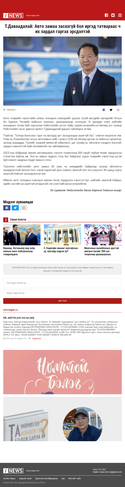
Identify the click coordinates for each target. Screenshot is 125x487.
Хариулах (36, 338)
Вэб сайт (72, 478)
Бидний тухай (25, 478)
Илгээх (62, 301)
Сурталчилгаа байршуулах (46, 478)
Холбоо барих (9, 478)
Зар (63, 478)
